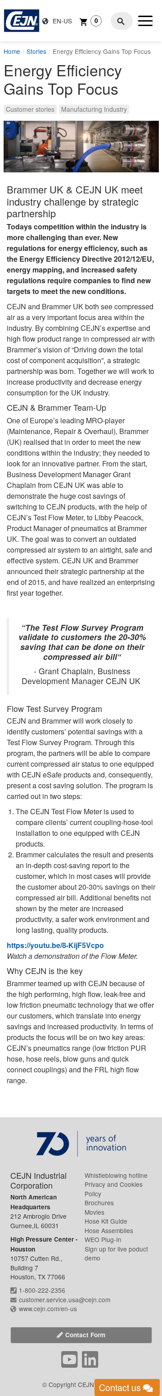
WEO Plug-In (103, 1239)
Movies (94, 1211)
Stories (36, 51)
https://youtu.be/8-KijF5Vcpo (55, 945)
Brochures (99, 1202)
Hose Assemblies (109, 1230)
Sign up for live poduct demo (116, 1253)
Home (12, 51)
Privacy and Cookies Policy (114, 1189)
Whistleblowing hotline (116, 1175)
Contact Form (85, 1334)
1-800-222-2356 (42, 1290)
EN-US (61, 20)
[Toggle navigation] (145, 20)
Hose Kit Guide (106, 1220)
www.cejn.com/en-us (48, 1308)
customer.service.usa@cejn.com (64, 1299)
